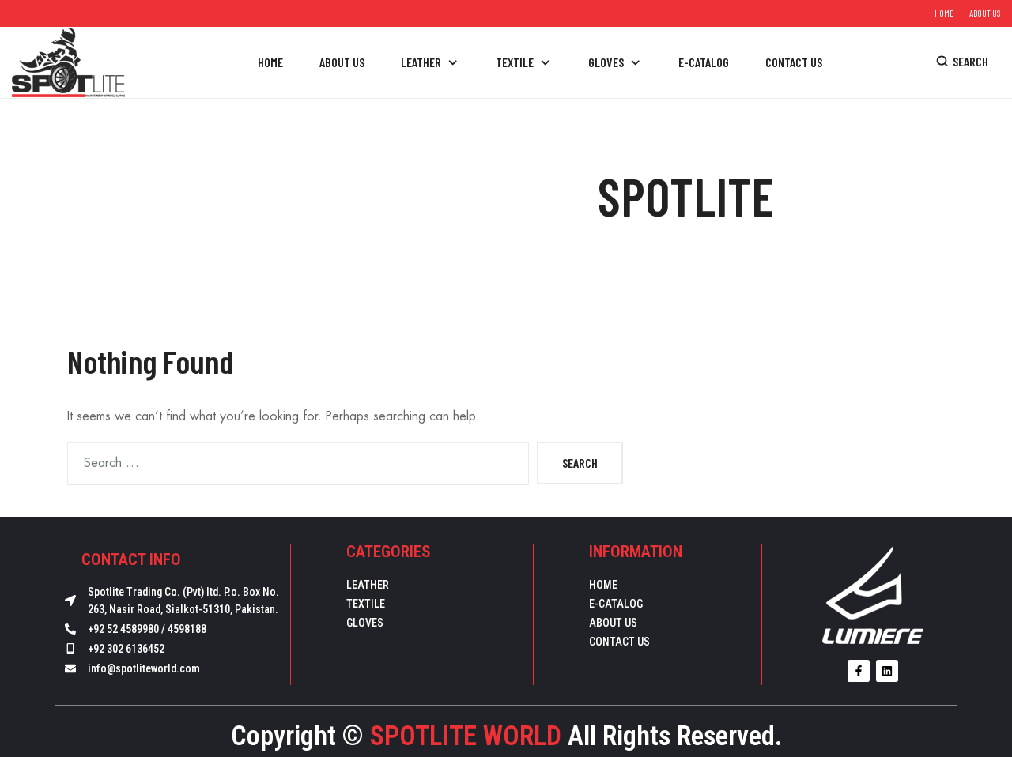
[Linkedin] (887, 671)
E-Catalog (616, 603)
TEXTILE (365, 603)
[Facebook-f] (859, 671)
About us (984, 12)
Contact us (619, 641)
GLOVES (364, 622)
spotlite (686, 195)
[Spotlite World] (68, 61)
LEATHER (367, 584)
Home (944, 12)
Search (580, 462)
